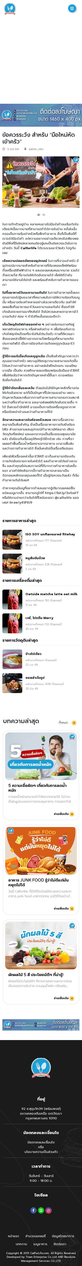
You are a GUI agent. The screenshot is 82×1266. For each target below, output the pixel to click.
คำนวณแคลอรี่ (35, 1236)
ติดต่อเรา (60, 1244)
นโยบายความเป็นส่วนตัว (41, 1152)
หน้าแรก (13, 1236)
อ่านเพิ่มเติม (62, 814)
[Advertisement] (41, 61)
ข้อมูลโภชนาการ (63, 1236)
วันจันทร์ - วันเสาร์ (41, 1176)
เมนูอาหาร (40, 1244)
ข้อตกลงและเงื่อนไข (41, 1142)
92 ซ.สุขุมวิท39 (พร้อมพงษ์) (41, 1108)
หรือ (41, 1147)
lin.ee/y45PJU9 (21, 502)
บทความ (21, 1244)
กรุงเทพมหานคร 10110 (41, 1118)
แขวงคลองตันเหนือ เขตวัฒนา (41, 1113)
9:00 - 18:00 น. (41, 1180)
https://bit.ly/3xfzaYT (62, 493)
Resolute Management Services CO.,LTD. (48, 1259)
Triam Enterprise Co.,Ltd (41, 1257)
